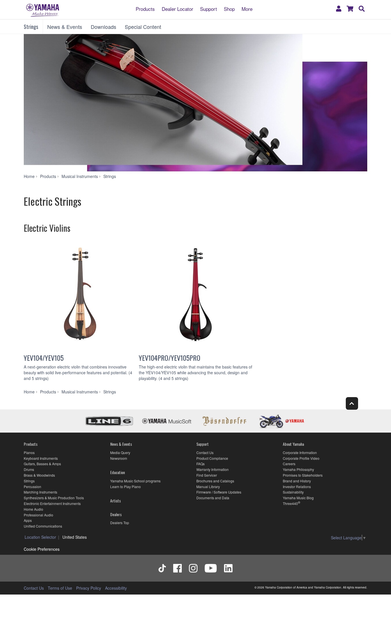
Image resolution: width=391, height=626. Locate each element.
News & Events (64, 26)
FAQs (200, 463)
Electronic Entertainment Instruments (52, 503)
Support (208, 8)
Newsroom (118, 458)
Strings (31, 26)
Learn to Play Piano (125, 486)
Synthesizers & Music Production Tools (54, 497)
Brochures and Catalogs (215, 480)
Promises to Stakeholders (303, 475)
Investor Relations (297, 486)
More (247, 8)
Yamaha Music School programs (135, 480)
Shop (229, 8)
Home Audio (33, 509)
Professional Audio (38, 514)
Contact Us (205, 452)
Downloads (103, 26)
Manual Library (208, 486)
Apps (28, 520)
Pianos (29, 452)
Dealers (116, 514)
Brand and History (297, 480)
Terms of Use (60, 588)
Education (117, 472)
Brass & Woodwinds (39, 475)
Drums (29, 469)
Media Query (120, 452)
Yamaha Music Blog (298, 497)
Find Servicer (206, 475)
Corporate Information (300, 452)
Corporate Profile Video (301, 458)
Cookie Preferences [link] (42, 549)
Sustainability (293, 492)
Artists (115, 501)
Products (145, 8)
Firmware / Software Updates (218, 492)
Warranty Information (212, 469)
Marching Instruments (40, 492)
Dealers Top (119, 522)
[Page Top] (352, 403)
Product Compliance (212, 458)
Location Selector (40, 537)
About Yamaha (293, 444)
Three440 (290, 503)
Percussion (32, 486)
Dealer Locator (177, 8)
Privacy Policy (88, 588)
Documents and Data (212, 497)
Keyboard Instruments (41, 458)
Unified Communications (43, 526)
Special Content (143, 26)
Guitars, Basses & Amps (42, 463)
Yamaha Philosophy (298, 469)
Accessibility (116, 588)
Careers (289, 463)
